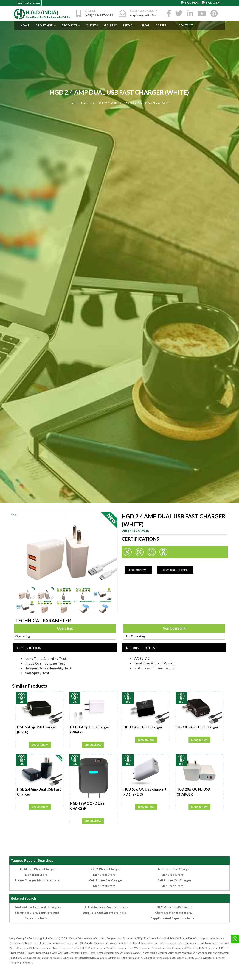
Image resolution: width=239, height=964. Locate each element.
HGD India (192, 2)
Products (69, 25)
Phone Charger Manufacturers (37, 880)
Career (161, 25)
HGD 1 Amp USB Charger (143, 727)
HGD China (213, 2)
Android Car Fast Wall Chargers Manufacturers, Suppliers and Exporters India (38, 912)
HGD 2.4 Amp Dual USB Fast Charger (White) (147, 103)
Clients (92, 25)
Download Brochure (174, 569)
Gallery (110, 25)
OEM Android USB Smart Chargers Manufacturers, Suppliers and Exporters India (172, 912)
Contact (186, 25)
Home (24, 25)
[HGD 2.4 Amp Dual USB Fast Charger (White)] (25, 593)
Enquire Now (137, 569)
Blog (145, 25)
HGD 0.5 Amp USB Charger (198, 727)
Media (128, 25)
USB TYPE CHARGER (107, 103)
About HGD (44, 25)
